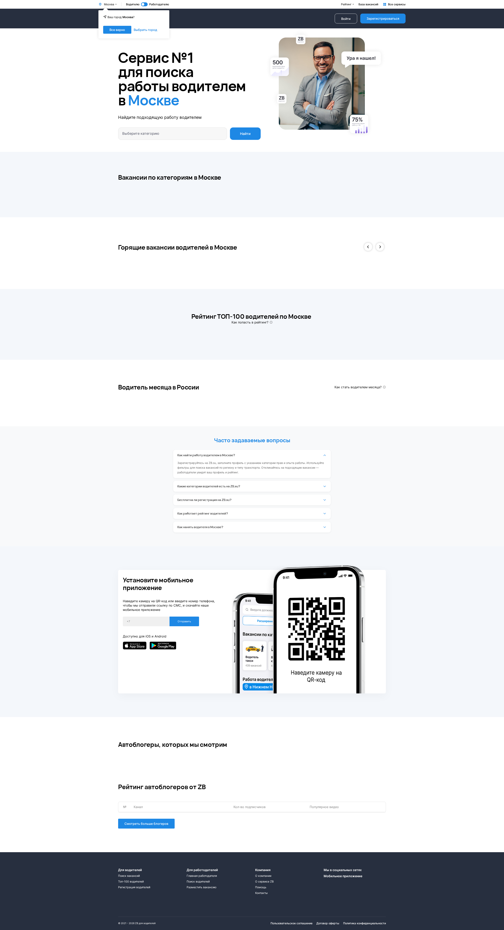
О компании (263, 875)
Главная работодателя (202, 875)
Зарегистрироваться (383, 18)
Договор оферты (327, 923)
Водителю (132, 4)
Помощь (260, 887)
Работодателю (159, 4)
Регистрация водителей (134, 887)
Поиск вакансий (129, 875)
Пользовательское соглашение (291, 923)
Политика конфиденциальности (364, 923)
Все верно (117, 30)
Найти (245, 134)
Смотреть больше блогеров (146, 824)
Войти (346, 19)
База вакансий (368, 4)
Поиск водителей (198, 881)
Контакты (261, 893)
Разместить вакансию (201, 887)
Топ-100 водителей (131, 881)
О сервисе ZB (264, 881)
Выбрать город (145, 30)
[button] (368, 247)
